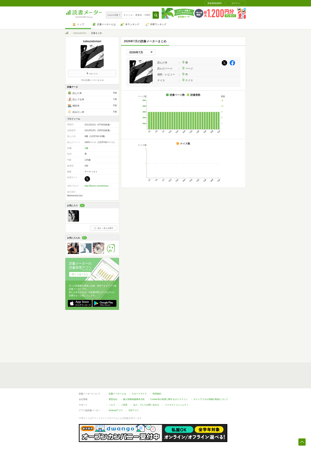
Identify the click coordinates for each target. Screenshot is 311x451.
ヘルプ (112, 405)
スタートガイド (139, 394)
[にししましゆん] (73, 253)
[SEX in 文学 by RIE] (73, 220)
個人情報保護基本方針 (134, 399)
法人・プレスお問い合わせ (146, 405)
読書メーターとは (117, 394)
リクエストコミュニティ (177, 405)
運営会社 (113, 399)
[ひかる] (98, 253)
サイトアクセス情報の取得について (210, 399)
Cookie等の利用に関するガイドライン (169, 399)
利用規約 (157, 394)
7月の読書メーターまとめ (92, 80)
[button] (156, 15)
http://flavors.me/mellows (97, 186)
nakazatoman (79, 33)
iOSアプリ (134, 410)
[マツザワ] (111, 253)
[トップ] (66, 33)
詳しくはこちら (80, 274)
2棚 (86, 148)
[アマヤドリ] (86, 253)
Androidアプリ (116, 410)
